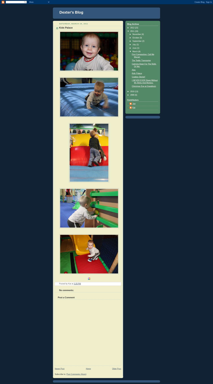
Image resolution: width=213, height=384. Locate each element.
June (134, 48)
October (136, 38)
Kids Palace (137, 73)
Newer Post (59, 369)
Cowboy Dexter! (138, 77)
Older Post (116, 369)
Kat (133, 108)
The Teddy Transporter (141, 61)
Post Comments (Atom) (76, 374)
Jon (133, 104)
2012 (132, 28)
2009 (132, 95)
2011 (132, 31)
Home (88, 369)
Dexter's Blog (71, 12)
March (135, 52)
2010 (132, 92)
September (137, 41)
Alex (134, 70)
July (134, 45)
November (137, 34)
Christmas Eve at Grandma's (144, 86)
